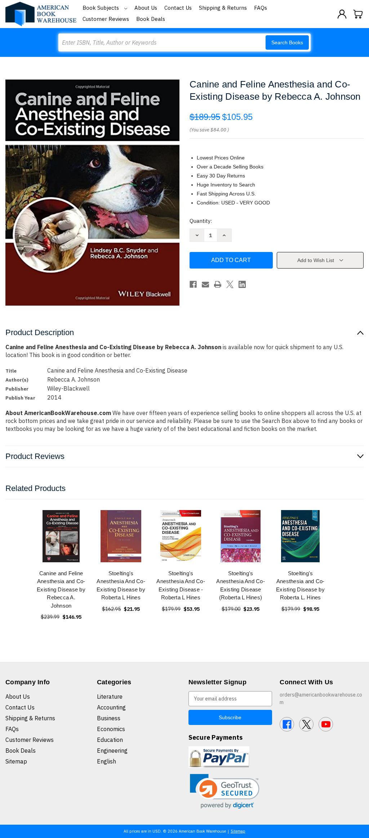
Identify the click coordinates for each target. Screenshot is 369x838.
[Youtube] (326, 724)
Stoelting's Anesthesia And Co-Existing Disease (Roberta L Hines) (240, 585)
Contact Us (178, 7)
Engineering (112, 750)
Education (110, 739)
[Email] (205, 284)
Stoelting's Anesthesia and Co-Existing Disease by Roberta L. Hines (300, 585)
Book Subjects (101, 7)
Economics (111, 729)
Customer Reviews (106, 18)
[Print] (217, 284)
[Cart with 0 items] (358, 14)
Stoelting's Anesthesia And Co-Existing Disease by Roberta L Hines (121, 585)
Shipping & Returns (223, 7)
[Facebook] (193, 284)
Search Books (287, 42)
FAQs (260, 7)
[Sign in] (342, 14)
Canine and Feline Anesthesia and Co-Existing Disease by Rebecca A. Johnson (61, 589)
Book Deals (150, 18)
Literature (110, 696)
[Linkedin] (242, 284)
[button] (224, 791)
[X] (230, 284)
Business (108, 718)
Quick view (61, 536)
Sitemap (16, 761)
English (106, 761)
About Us (145, 7)
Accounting (111, 707)
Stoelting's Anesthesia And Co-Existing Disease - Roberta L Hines (180, 585)
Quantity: (201, 220)
